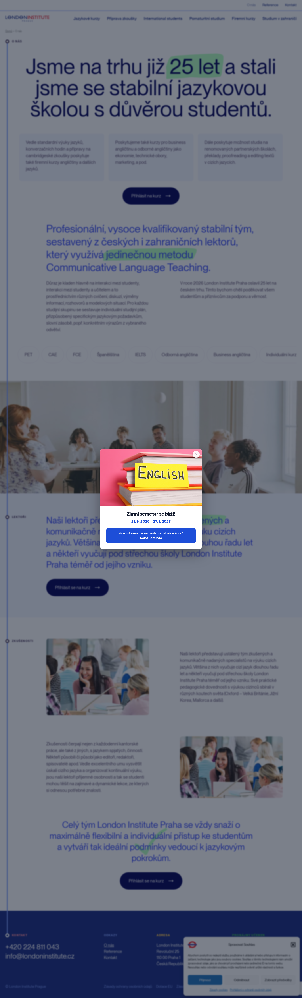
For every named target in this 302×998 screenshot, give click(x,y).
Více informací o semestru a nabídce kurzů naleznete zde (151, 535)
